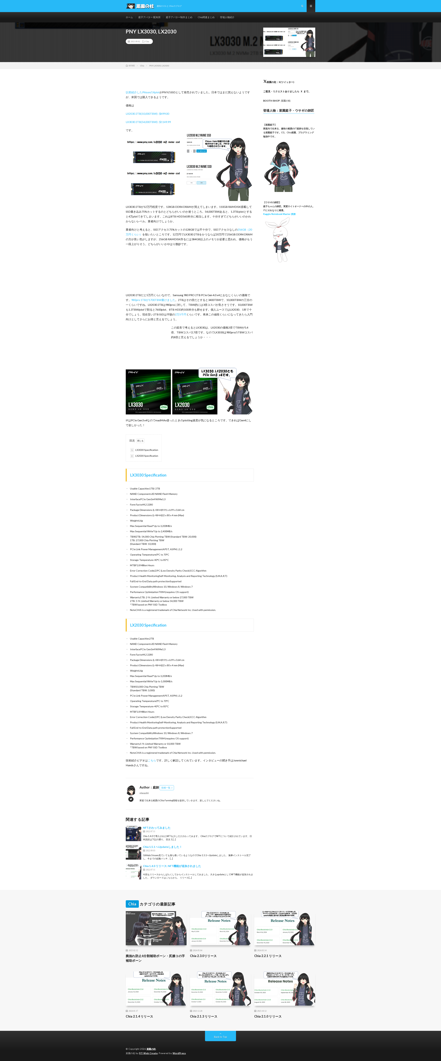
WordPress (179, 1053)
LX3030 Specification (144, 449)
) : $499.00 (163, 113)
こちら (152, 760)
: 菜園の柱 (277, 100)
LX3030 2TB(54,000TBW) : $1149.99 (148, 121)
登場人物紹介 (227, 17)
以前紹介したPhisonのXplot (143, 92)
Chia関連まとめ (206, 17)
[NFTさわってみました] (133, 833)
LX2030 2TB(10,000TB (140, 113)
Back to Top (220, 1036)
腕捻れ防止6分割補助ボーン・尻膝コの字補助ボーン (155, 958)
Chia (147, 41)
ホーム (129, 17)
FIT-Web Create (148, 1053)
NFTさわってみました (157, 827)
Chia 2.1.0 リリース (268, 1016)
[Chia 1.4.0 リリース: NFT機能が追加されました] (133, 871)
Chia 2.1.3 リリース (204, 1016)
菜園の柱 (151, 1049)
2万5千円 (180, 314)
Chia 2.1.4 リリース (139, 1016)
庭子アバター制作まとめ (179, 17)
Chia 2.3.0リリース (203, 956)
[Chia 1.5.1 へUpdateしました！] (133, 852)
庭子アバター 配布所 (149, 17)
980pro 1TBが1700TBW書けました (153, 299)
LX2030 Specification (144, 455)
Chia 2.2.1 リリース (268, 956)
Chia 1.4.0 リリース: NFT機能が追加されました (172, 865)
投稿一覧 (165, 787)
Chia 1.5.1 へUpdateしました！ (162, 846)
